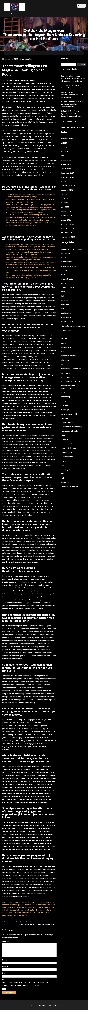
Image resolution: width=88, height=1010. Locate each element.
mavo (63, 351)
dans (63, 292)
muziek (24, 907)
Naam (5, 960)
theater (31, 910)
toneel (63, 461)
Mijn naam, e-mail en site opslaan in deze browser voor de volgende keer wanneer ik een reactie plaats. (26, 984)
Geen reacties (26, 59)
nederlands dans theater (71, 381)
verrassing (22, 915)
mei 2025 (64, 203)
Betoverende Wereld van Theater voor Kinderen (23, 922)
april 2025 (65, 207)
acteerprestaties (14, 902)
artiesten (26, 902)
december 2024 (67, 224)
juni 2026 (64, 147)
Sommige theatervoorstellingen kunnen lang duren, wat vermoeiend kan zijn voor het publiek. (29, 253)
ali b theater (66, 253)
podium (52, 907)
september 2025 (68, 186)
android (64, 257)
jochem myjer (66, 330)
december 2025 (67, 173)
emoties (5, 905)
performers (43, 907)
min (62, 364)
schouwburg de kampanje (72, 427)
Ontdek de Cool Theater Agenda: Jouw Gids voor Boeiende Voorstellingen (71, 113)
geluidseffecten (24, 905)
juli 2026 (64, 143)
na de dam (65, 373)
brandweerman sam (69, 266)
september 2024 (68, 237)
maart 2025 (66, 211)
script (16, 910)
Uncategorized (67, 469)
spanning (23, 910)
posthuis (64, 405)
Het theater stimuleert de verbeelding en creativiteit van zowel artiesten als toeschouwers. (30, 200)
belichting (35, 902)
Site (3, 973)
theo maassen (67, 456)
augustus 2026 (67, 139)
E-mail (5, 966)
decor (42, 902)
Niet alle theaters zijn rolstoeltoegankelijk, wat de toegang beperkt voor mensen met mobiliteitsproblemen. (30, 248)
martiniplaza (66, 347)
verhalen (13, 915)
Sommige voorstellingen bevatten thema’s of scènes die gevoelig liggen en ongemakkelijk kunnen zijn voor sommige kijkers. (31, 270)
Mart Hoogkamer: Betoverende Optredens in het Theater (72, 95)
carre (63, 274)
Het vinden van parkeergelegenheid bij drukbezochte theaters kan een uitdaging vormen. (28, 276)
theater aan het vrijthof (71, 444)
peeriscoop (65, 397)
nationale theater (68, 377)
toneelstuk (38, 912)
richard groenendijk (69, 414)
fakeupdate (66, 317)
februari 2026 (66, 164)
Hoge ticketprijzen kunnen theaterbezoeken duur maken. (30, 244)
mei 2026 (64, 151)
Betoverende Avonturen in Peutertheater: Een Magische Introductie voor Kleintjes (73, 78)
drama (63, 309)
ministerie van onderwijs (71, 368)
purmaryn (65, 409)
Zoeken (64, 58)
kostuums (51, 905)
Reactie (6, 941)
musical (17, 907)
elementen (50, 902)
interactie (42, 905)
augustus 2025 (67, 190)
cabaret (64, 270)
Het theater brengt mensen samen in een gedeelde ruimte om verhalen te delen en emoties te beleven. (31, 210)
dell (62, 296)
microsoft (65, 360)
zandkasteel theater (69, 486)
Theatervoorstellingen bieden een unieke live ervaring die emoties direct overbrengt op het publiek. (30, 195)
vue (62, 474)
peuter (64, 401)
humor (34, 905)
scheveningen (67, 422)
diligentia (64, 300)
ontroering (32, 907)
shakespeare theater (70, 431)
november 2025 (67, 177)
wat (62, 478)
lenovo (63, 343)
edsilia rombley (67, 313)
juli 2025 (64, 194)
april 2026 (65, 156)
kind (62, 334)
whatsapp (65, 482)
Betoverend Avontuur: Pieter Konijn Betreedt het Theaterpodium (73, 104)
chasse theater (67, 279)
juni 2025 (64, 198)
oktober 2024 (66, 233)
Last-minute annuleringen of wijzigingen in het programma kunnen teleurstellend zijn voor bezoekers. (31, 258)
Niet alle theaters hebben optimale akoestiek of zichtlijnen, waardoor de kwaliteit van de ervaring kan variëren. (31, 263)
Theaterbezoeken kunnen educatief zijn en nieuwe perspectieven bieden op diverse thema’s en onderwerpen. (31, 216)
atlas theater (66, 262)
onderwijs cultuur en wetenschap (69, 387)
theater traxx (66, 452)
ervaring (13, 905)
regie (11, 910)
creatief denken (67, 287)
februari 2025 (66, 215)
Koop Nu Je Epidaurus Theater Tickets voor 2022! (72, 86)
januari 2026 (66, 168)
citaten (64, 283)
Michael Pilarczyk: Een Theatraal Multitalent (37, 924)
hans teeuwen (67, 321)
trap (62, 465)
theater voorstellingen (45, 910)
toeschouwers (27, 912)
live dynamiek (8, 907)
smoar (63, 435)
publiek (5, 910)
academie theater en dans (72, 249)
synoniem (65, 439)
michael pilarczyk (68, 356)
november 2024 (67, 228)
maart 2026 (66, 160)
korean (64, 339)
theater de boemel (69, 448)
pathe (63, 392)
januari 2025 (66, 220)
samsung (64, 418)
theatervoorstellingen (11, 912)
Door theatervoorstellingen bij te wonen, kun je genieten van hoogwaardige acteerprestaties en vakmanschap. (30, 205)
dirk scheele (66, 304)
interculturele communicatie (73, 326)
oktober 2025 (66, 181)
